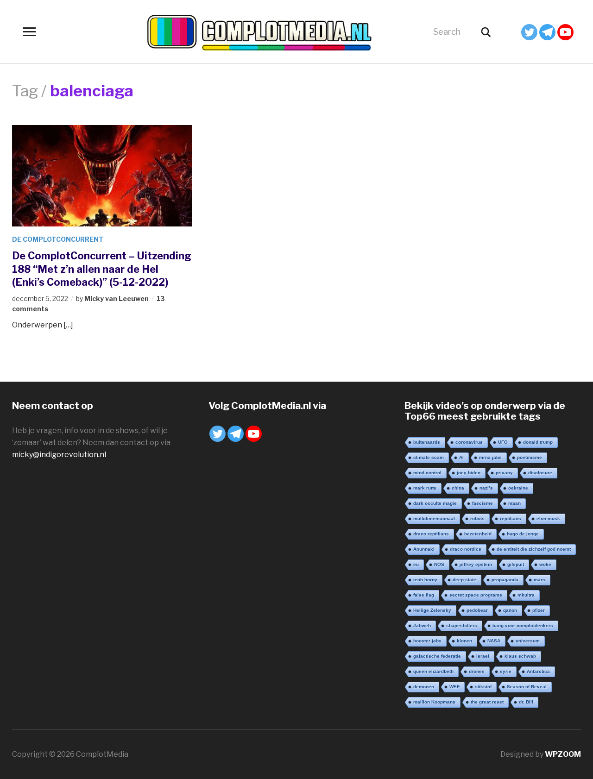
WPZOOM (563, 754)
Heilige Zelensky (432, 610)
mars (539, 579)
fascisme (482, 503)
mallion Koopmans (434, 701)
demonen (423, 686)
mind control (427, 472)
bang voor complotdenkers (522, 625)
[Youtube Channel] (565, 32)
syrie (505, 671)
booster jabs (427, 640)
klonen (464, 640)
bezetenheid (478, 533)
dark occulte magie (435, 503)
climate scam (428, 457)
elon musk (548, 518)
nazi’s (486, 487)
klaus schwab (520, 656)
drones (477, 671)
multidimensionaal (434, 518)
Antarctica (538, 671)
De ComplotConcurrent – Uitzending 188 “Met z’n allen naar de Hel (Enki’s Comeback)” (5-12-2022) (101, 269)
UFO (503, 442)
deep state (464, 579)
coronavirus (469, 442)
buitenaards (426, 442)
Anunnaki (424, 549)
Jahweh (422, 625)
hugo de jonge (523, 533)
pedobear (477, 610)
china (458, 487)
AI (461, 457)
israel (482, 656)
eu (416, 564)
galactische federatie (437, 656)
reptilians (510, 518)
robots (477, 518)
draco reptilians (431, 533)
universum (528, 640)
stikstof (483, 686)
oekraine (518, 487)
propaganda (505, 579)
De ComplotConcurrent (58, 239)
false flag (423, 594)
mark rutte (424, 487)
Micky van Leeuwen (116, 298)
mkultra (526, 594)
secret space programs (475, 594)
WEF (454, 686)
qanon (510, 610)
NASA (493, 640)
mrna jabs (490, 457)
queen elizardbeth (433, 671)
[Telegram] (547, 32)
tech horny (425, 579)
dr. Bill (526, 701)
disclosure (540, 472)
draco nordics (465, 549)
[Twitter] (529, 32)
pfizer (538, 610)
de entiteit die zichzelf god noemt (534, 549)
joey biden (468, 472)
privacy (504, 472)
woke (545, 564)
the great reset (487, 701)
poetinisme (529, 457)
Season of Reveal (527, 686)
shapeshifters (461, 625)
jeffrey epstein (476, 564)
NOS (439, 564)
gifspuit (515, 564)
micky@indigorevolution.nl (59, 454)
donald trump (538, 442)
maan (514, 503)
